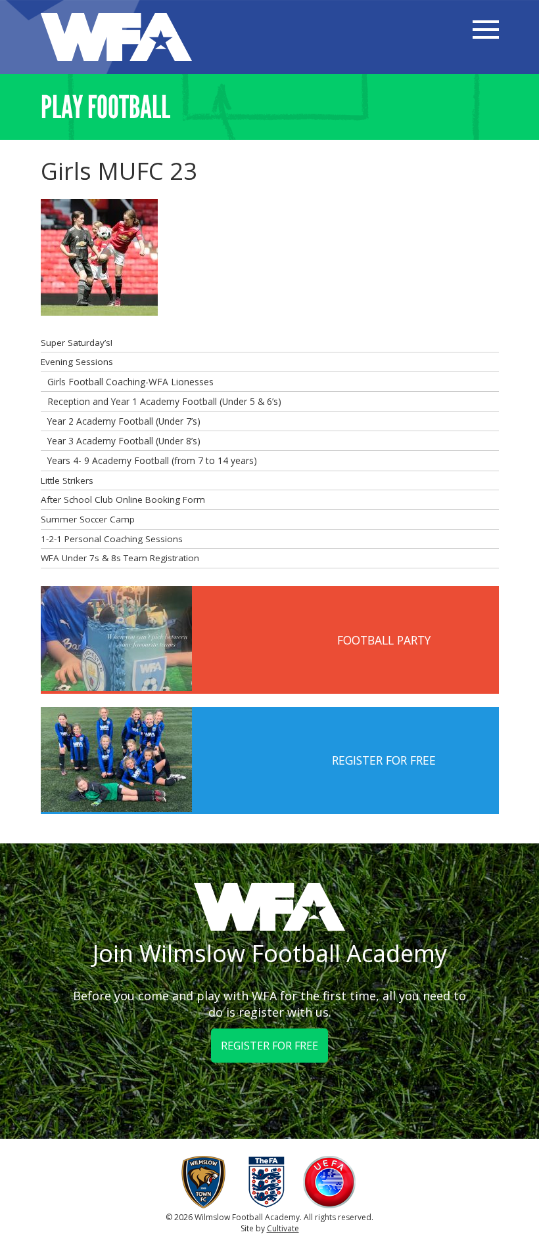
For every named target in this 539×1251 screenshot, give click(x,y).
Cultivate (283, 1228)
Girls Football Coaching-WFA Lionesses (130, 381)
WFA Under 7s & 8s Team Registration (120, 558)
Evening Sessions (77, 362)
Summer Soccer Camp (88, 519)
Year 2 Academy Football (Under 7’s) (123, 421)
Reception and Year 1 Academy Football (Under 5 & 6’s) (164, 401)
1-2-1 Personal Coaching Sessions (112, 539)
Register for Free (269, 1045)
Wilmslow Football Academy (116, 37)
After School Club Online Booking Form (123, 499)
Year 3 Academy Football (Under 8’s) (123, 441)
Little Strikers (67, 480)
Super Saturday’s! (76, 343)
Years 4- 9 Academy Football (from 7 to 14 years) (152, 460)
